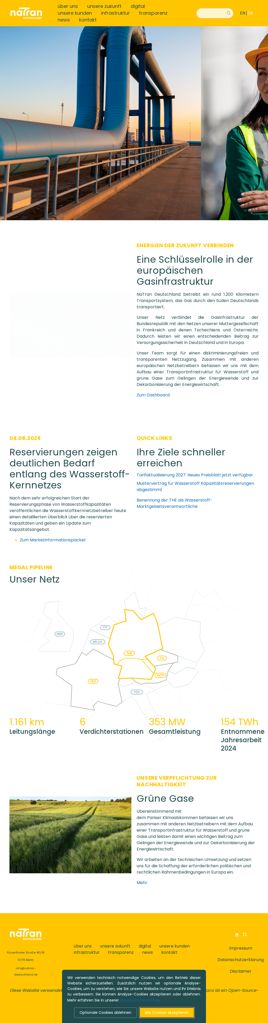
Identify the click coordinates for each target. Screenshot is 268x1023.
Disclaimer (241, 971)
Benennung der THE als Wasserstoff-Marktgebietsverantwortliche (174, 503)
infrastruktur (115, 13)
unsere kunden (75, 13)
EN (242, 13)
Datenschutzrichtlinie (139, 1000)
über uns (68, 6)
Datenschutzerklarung (240, 960)
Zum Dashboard (153, 395)
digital (138, 6)
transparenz (153, 13)
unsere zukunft (104, 6)
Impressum (240, 948)
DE (250, 13)
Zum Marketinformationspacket (53, 540)
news (64, 20)
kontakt (88, 20)
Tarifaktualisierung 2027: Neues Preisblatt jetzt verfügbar (195, 475)
